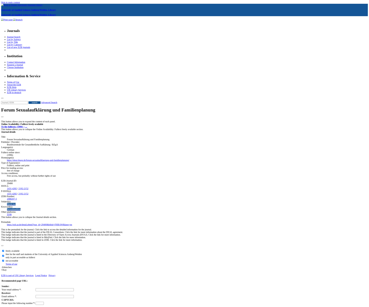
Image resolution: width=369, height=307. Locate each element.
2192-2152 (23, 188)
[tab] (184, 124)
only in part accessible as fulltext (20, 257)
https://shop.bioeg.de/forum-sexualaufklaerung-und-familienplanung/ (38, 160)
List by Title (12, 42)
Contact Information (16, 62)
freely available (12, 251)
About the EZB (14, 84)
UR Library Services (16, 90)
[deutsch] (17, 19)
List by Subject (14, 39)
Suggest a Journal (15, 65)
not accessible (12, 260)
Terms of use (11, 264)
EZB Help (11, 87)
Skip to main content (10, 2)
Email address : (9, 296)
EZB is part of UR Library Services (17, 275)
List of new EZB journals (18, 47)
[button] (22, 124)
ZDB (9, 214)
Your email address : (11, 289)
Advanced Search (49, 102)
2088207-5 (12, 199)
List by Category (14, 44)
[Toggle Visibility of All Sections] (2, 116)
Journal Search (13, 37)
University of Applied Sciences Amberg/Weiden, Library (28, 10)
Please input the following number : (18, 303)
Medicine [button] (11, 204)
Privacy (52, 275)
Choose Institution (15, 67)
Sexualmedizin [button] (13, 209)
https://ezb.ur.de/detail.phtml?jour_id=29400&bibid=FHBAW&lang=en (39, 224)
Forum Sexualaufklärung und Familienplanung (48, 109)
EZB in (14, 92)
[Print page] (7, 19)
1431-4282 (12, 188)
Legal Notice (41, 275)
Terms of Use (13, 82)
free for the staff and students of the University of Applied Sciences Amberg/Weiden (44, 254)
